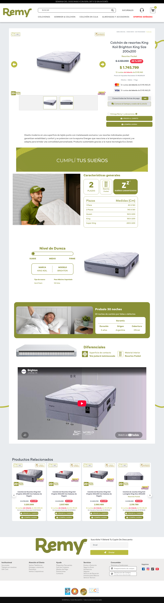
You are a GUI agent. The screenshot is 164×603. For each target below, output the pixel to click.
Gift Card (5, 569)
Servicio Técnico (89, 577)
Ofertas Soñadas (143, 17)
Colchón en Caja (89, 17)
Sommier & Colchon (64, 17)
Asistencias (88, 569)
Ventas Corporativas (36, 571)
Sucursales (5, 565)
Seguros (86, 571)
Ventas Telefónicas (35, 565)
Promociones (61, 571)
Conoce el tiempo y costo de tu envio (130, 104)
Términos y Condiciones (119, 565)
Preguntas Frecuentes (64, 565)
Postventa (32, 569)
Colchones (44, 17)
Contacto (59, 573)
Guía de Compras (62, 567)
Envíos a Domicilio (90, 565)
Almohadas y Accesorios (115, 17)
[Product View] (29, 477)
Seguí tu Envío (89, 567)
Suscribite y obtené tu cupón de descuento (111, 540)
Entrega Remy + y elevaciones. (122, 114)
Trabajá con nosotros (9, 567)
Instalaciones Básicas (91, 575)
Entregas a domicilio (36, 567)
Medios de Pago (62, 569)
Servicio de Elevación (91, 573)
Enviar (110, 552)
